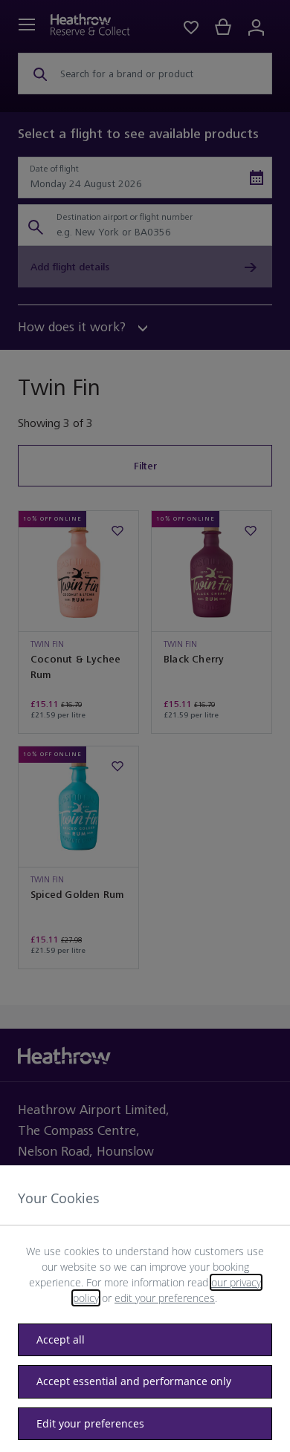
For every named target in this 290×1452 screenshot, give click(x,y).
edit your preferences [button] (165, 1298)
